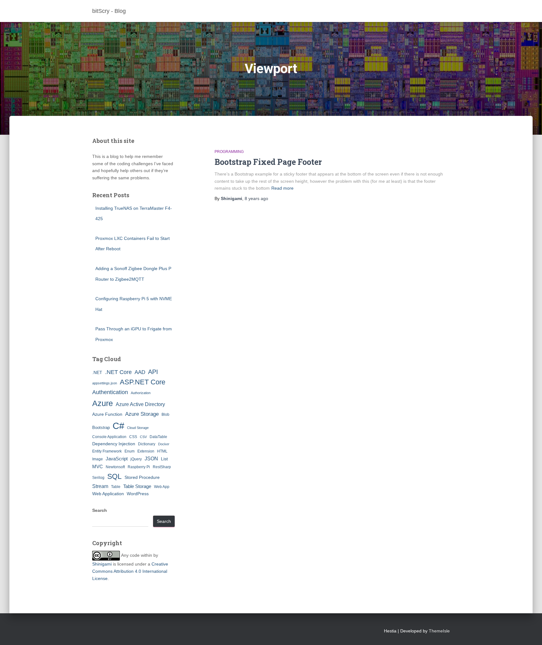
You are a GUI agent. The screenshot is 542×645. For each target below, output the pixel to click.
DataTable (158, 437)
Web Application (108, 493)
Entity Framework (107, 451)
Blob (165, 414)
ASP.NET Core (142, 382)
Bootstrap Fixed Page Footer (268, 162)
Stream (100, 486)
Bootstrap (101, 427)
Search (99, 510)
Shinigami (102, 563)
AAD (140, 372)
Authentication (110, 392)
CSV (143, 437)
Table (115, 487)
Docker (163, 444)
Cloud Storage (138, 428)
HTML (162, 451)
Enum (130, 451)
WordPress (138, 493)
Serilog (98, 477)
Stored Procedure (142, 477)
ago (256, 198)
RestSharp (162, 467)
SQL (114, 476)
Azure (102, 403)
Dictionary (146, 444)
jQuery (136, 459)
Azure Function (107, 414)
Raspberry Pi (139, 467)
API (153, 371)
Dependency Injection (113, 443)
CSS (133, 437)
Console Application (109, 437)
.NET (97, 372)
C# (118, 425)
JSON (151, 458)
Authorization (141, 393)
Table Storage (137, 486)
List (164, 458)
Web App (161, 487)
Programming (229, 151)
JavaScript (117, 458)
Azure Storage (142, 414)
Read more (282, 188)
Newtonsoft (115, 467)
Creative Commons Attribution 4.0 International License (130, 571)
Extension (145, 451)
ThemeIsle (439, 630)
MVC (97, 466)
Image (97, 459)
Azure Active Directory (140, 404)
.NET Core (118, 372)
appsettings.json (104, 383)
